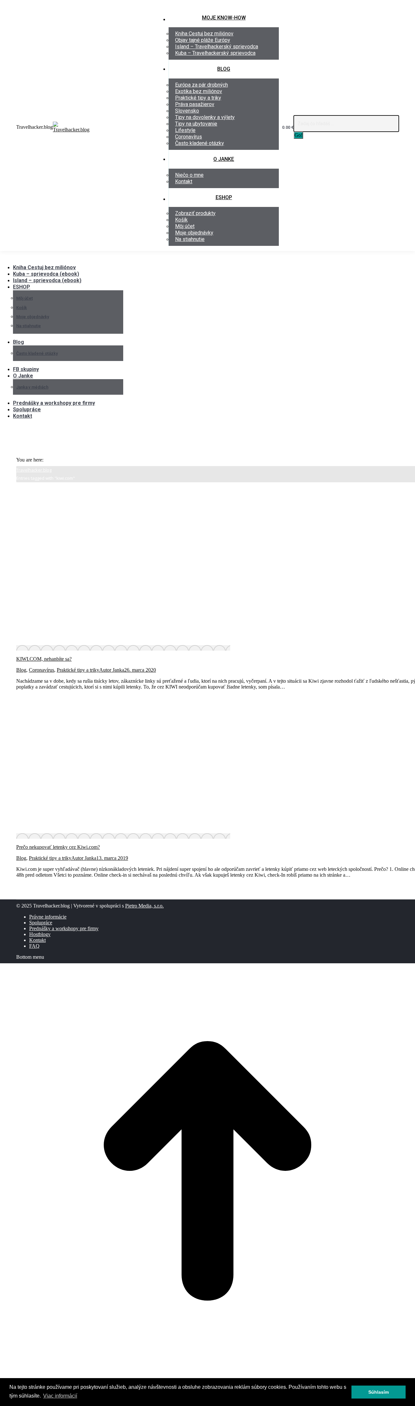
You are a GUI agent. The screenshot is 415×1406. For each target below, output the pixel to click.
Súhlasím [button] (378, 1392)
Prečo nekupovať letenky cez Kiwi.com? (58, 847)
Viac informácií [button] (60, 1396)
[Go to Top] (207, 1376)
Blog (21, 670)
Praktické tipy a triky (78, 670)
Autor (111, 670)
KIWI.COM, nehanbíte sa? (44, 659)
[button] (53, 257)
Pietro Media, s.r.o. (144, 905)
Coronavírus (41, 670)
